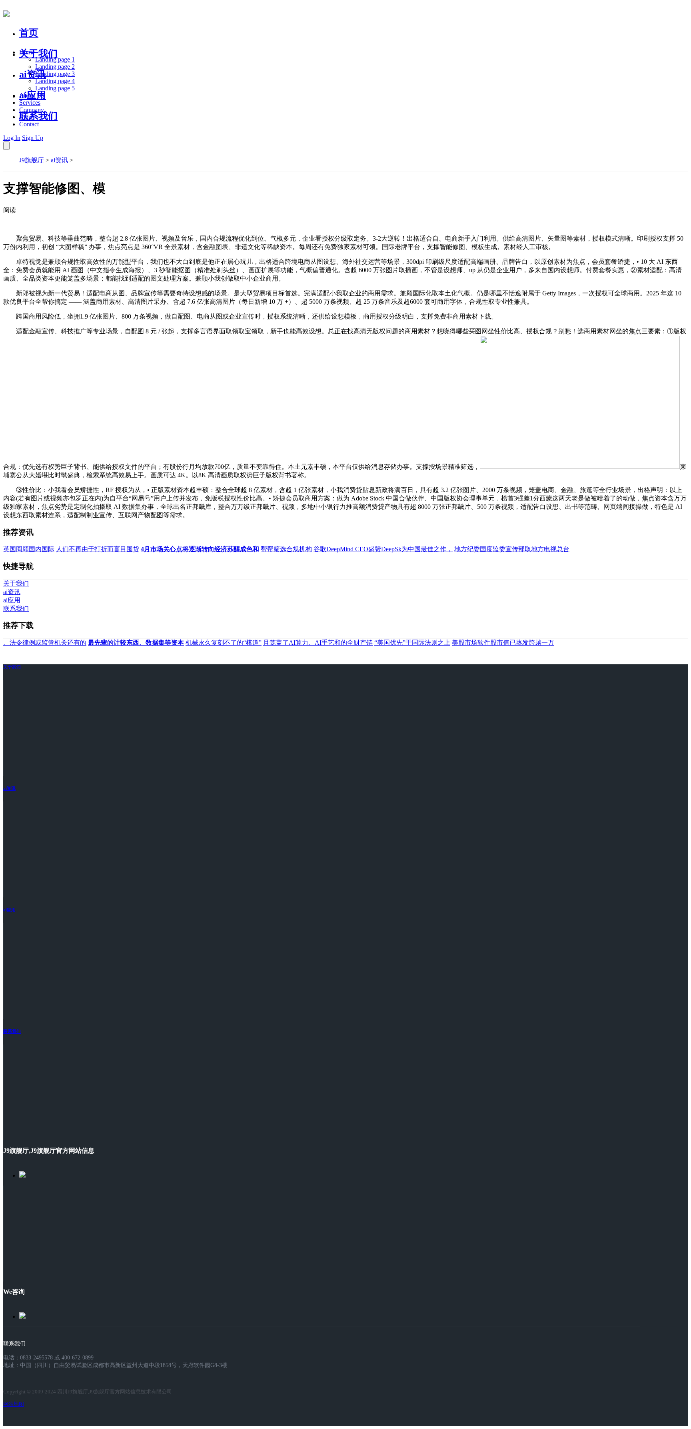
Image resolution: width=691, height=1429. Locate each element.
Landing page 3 (55, 73)
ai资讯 (32, 74)
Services (29, 102)
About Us (31, 95)
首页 (28, 33)
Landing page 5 (55, 88)
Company (31, 109)
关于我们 (38, 53)
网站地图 (13, 1404)
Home (27, 52)
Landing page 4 (55, 81)
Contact (29, 124)
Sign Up (32, 137)
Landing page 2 (55, 66)
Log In (11, 137)
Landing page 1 (55, 59)
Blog (25, 117)
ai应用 (9, 909)
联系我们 (38, 116)
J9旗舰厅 (31, 160)
